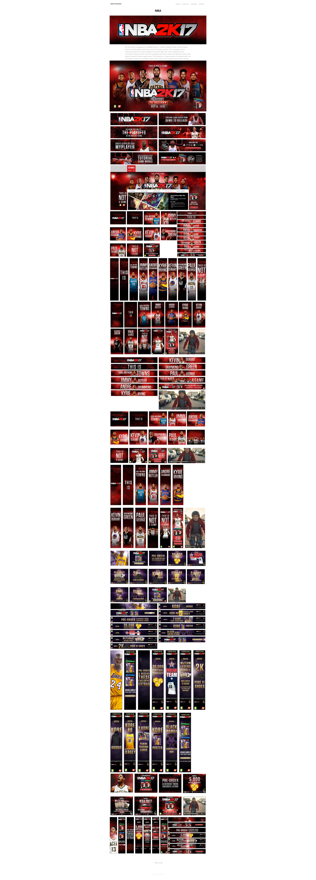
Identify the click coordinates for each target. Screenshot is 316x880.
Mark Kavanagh (120, 4)
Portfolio (185, 4)
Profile (178, 4)
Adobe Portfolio (160, 874)
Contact (201, 4)
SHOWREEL (194, 4)
